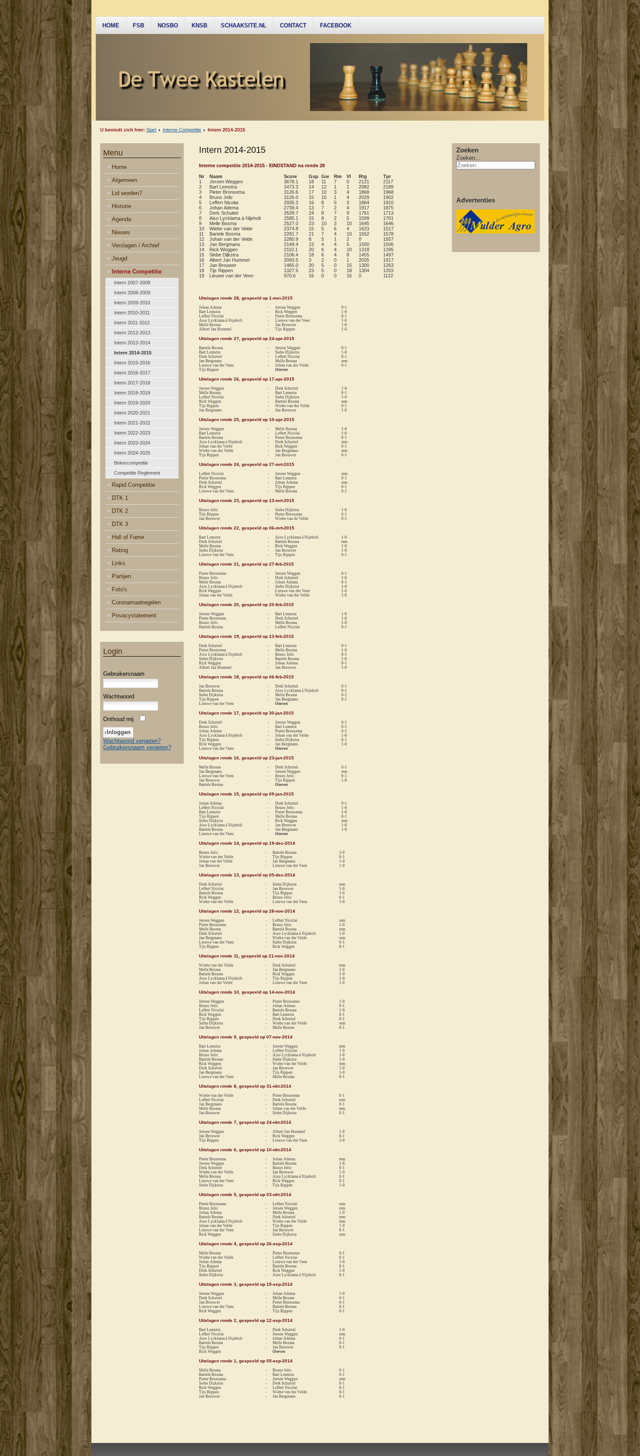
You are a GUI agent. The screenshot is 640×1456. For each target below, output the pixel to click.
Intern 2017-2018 (132, 382)
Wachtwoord (118, 696)
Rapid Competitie (133, 485)
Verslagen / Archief (135, 245)
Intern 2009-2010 (132, 302)
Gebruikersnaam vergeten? (137, 747)
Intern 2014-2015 (133, 352)
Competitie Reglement (137, 472)
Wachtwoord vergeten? (132, 741)
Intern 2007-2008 (132, 282)
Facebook (335, 25)
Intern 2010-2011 (132, 312)
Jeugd (119, 258)
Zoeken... (468, 158)
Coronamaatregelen (136, 602)
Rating (120, 550)
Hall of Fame (128, 537)
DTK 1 (120, 498)
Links (118, 563)
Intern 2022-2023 (132, 432)
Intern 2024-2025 (132, 452)
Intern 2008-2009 (132, 292)
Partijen (121, 576)
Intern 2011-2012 (132, 322)
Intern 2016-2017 (132, 372)
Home (110, 25)
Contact (293, 25)
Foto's (119, 589)
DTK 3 (120, 524)
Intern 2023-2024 (132, 442)
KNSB (199, 25)
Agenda (121, 219)
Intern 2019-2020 (132, 402)
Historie (121, 206)
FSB (138, 25)
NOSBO (168, 25)
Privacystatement (134, 615)
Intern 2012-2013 (132, 332)
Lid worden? (127, 193)
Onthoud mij (118, 719)
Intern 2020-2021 (132, 412)
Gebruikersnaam (124, 674)
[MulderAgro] (495, 231)
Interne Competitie (182, 129)
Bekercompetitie (131, 462)
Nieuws (121, 232)
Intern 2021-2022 (132, 422)
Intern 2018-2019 (132, 392)
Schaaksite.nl (243, 25)
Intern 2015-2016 (132, 362)
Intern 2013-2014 (132, 342)
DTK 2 (120, 511)
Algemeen (124, 180)
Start (151, 129)
